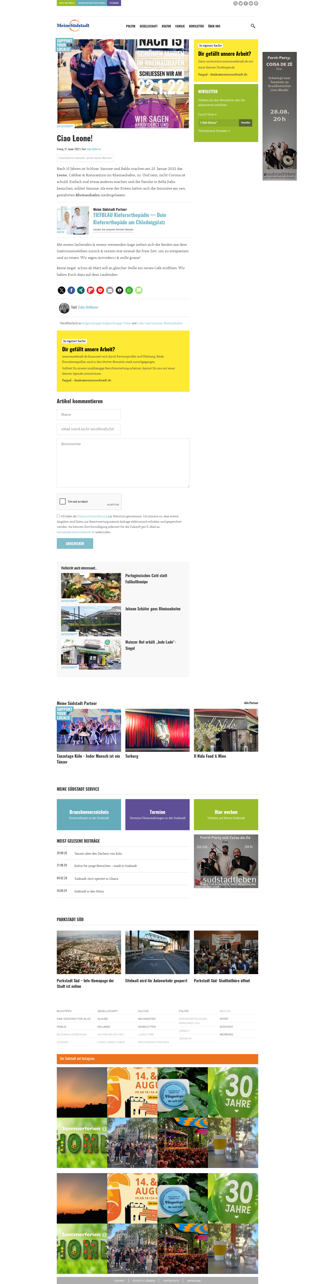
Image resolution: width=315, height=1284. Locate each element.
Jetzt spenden (72, 665)
